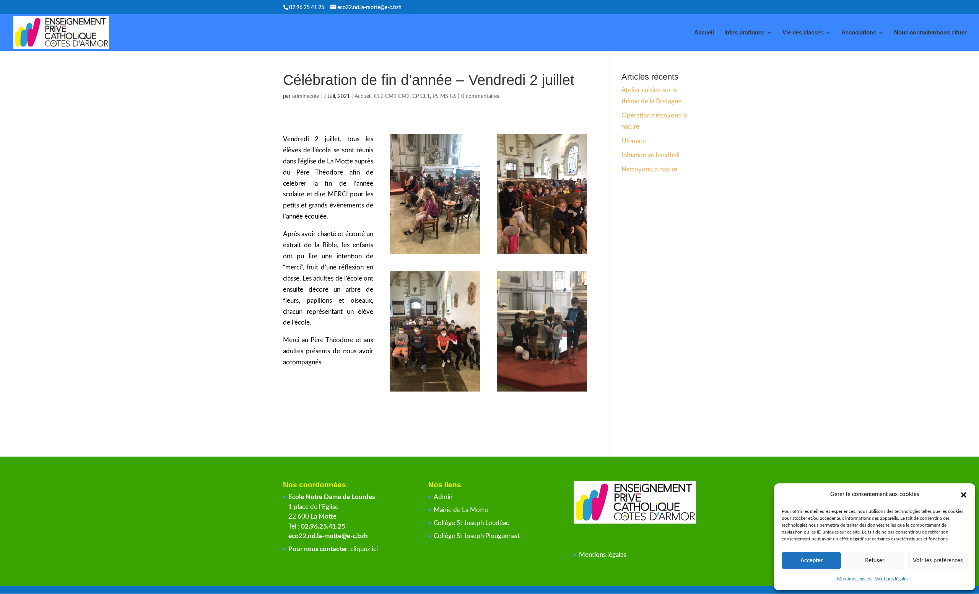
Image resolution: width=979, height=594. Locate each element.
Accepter (811, 560)
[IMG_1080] (435, 254)
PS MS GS (445, 96)
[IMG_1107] (542, 391)
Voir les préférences (938, 560)
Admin (443, 497)
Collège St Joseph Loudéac (472, 523)
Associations (858, 33)
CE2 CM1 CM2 (392, 96)
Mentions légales (854, 578)
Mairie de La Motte (461, 510)
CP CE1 (421, 96)
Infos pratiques (744, 33)
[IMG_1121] (435, 391)
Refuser (874, 560)
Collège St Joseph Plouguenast (477, 536)
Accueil (704, 33)
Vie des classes (802, 33)
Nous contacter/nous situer (930, 33)
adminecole (305, 96)
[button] (964, 495)
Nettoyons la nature (649, 169)
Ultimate (633, 141)
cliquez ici (364, 549)
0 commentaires (480, 96)
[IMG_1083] (542, 254)
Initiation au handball (650, 155)
